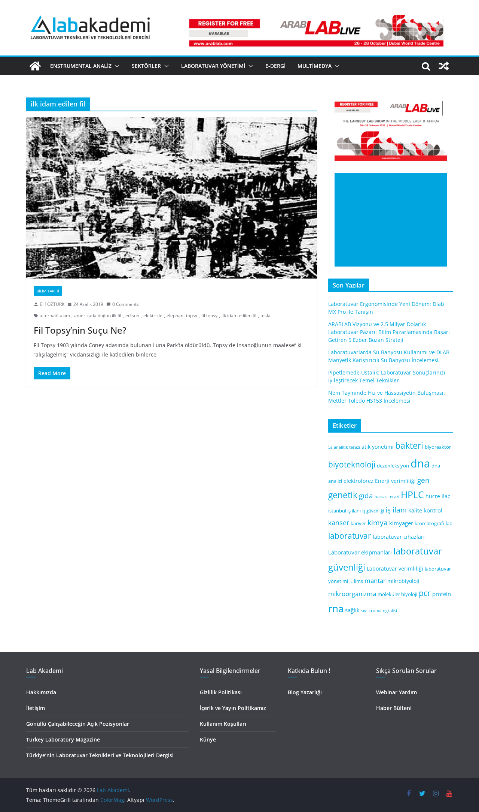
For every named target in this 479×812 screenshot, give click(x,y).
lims (358, 581)
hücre (432, 496)
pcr (425, 593)
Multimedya (315, 65)
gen (423, 480)
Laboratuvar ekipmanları (360, 552)
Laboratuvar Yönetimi (213, 65)
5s (330, 447)
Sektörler (146, 65)
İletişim (35, 708)
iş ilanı (396, 510)
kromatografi (429, 523)
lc (351, 581)
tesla (265, 315)
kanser (338, 522)
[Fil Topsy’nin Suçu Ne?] (171, 198)
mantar (375, 580)
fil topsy (209, 315)
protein (441, 594)
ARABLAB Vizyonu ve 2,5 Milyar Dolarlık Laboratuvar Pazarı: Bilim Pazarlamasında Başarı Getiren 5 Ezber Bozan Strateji (389, 332)
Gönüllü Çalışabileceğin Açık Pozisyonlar (77, 723)
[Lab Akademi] (35, 66)
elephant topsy (182, 315)
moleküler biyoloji (397, 594)
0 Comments (125, 304)
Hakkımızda (41, 692)
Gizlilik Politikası (221, 692)
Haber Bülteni (394, 708)
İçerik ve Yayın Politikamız (233, 708)
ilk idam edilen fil (239, 315)
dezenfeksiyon (393, 466)
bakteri (409, 445)
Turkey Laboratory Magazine (63, 739)
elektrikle (152, 315)
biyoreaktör (438, 447)
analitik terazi (347, 447)
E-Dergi (275, 65)
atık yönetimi (377, 446)
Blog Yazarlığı (305, 692)
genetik (342, 495)
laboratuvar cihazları (399, 536)
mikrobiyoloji (403, 580)
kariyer (358, 523)
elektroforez (358, 480)
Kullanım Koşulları (223, 723)
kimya (377, 522)
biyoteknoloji (351, 464)
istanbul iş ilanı (344, 511)
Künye (208, 739)
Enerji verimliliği (395, 480)
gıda (366, 495)
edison (132, 315)
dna (420, 463)
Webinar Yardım (396, 692)
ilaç (446, 496)
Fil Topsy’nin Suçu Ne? (80, 330)
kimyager (401, 523)
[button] (116, 66)
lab (449, 523)
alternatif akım (55, 315)
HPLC (412, 494)
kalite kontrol (425, 510)
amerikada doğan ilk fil (97, 315)
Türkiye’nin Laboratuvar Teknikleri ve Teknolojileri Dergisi (100, 755)
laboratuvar (349, 535)
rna (336, 608)
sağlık (352, 610)
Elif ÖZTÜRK (52, 304)
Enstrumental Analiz (81, 65)
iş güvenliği (373, 511)
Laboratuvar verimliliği (395, 568)
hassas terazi (387, 496)
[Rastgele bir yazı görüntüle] (444, 66)
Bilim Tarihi (48, 291)
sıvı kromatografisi (379, 610)
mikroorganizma (352, 593)
